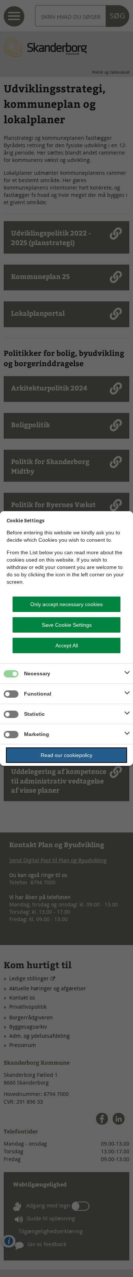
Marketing (36, 734)
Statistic (34, 714)
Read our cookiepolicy (66, 755)
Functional (37, 694)
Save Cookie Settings (67, 625)
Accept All (66, 645)
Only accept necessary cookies (66, 604)
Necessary (37, 673)
